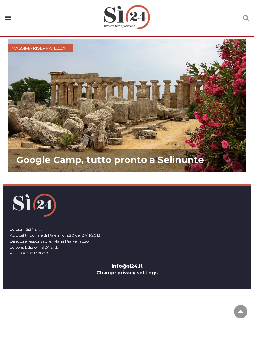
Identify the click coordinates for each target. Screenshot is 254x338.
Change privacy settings (127, 273)
